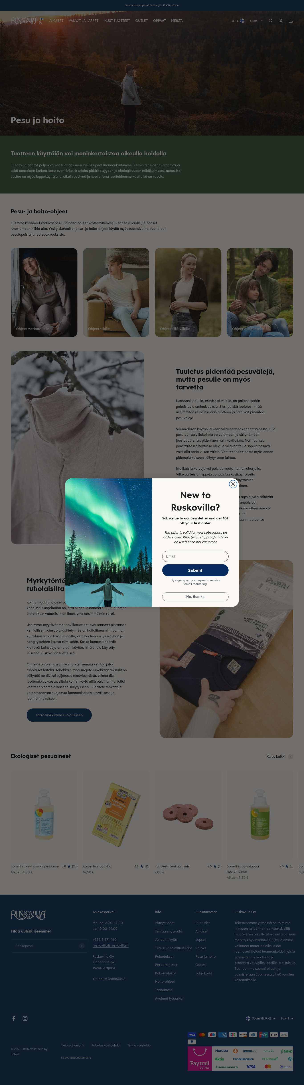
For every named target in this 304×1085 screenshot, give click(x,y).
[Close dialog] (233, 484)
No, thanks (195, 597)
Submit (195, 570)
